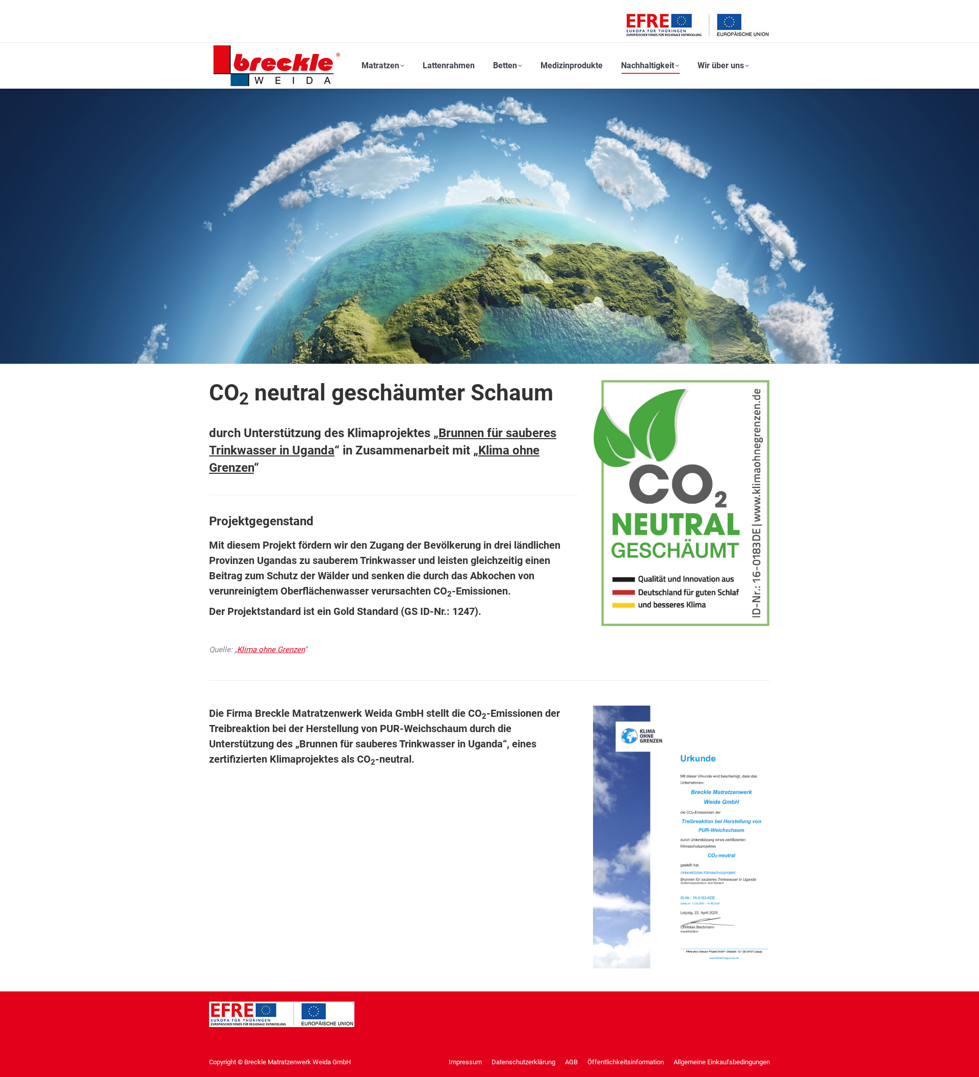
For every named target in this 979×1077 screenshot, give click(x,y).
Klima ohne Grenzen (270, 649)
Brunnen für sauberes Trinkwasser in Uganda (401, 744)
